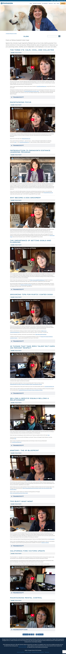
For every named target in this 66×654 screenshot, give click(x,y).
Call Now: (61, 0)
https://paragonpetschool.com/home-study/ (19, 493)
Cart (55, 0)
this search (52, 539)
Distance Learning (45, 542)
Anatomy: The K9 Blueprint (24, 450)
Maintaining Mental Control (26, 598)
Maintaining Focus (20, 102)
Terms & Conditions (20, 652)
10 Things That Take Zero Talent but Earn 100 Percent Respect (32, 347)
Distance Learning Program (25, 284)
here (15, 142)
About (31, 3)
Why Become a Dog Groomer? (25, 198)
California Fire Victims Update (27, 551)
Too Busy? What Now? (21, 501)
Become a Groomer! (37, 3)
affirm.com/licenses (22, 647)
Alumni (58, 3)
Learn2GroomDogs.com (41, 86)
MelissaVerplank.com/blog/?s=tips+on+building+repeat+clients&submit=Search (26, 384)
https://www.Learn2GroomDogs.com (37, 280)
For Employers (45, 3)
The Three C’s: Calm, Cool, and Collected (32, 50)
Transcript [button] (18, 97)
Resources (51, 3)
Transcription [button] (20, 629)
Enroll (63, 3)
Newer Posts (25, 634)
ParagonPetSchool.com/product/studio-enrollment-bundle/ (31, 390)
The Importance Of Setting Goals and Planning (30, 241)
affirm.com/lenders (23, 645)
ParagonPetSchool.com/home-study (31, 91)
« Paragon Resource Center (11, 33)
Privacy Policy (28, 652)
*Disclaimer (47, 652)
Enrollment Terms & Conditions (38, 652)
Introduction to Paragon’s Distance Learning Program (30, 151)
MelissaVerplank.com (26, 138)
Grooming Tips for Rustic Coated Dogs (31, 294)
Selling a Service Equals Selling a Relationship (29, 399)
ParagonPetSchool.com (48, 192)
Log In (52, 0)
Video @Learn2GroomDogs (40, 334)
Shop (55, 3)
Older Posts (40, 634)
